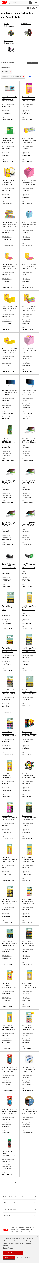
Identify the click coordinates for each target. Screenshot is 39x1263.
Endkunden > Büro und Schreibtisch (11, 76)
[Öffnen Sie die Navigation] (36, 3)
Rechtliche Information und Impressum (22, 1227)
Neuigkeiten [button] (9, 1203)
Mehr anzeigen (19, 1182)
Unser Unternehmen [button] (13, 1196)
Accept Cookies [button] (8, 1257)
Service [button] (6, 1216)
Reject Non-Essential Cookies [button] (12, 1253)
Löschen (31, 76)
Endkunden (5, 71)
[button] (23, 1257)
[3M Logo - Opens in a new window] (5, 2)
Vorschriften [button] (10, 1209)
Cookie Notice (8, 1248)
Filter (32, 63)
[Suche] (30, 2)
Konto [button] (32, 8)
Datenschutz (14, 1229)
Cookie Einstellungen (26, 1229)
